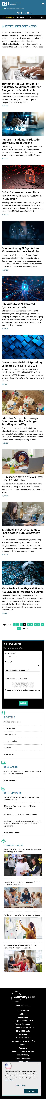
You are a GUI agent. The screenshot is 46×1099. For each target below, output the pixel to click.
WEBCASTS (11, 766)
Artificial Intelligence (12, 722)
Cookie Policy (9, 1080)
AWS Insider (23, 1017)
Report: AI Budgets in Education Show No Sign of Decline (21, 141)
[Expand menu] (43, 4)
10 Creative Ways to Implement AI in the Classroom (20, 807)
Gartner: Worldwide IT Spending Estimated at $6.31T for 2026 (22, 363)
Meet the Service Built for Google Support (20, 814)
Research (41, 17)
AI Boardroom (23, 1010)
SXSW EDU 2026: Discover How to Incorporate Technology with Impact (22, 850)
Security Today (23, 1055)
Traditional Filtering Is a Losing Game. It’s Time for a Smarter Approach (22, 772)
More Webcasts (10, 780)
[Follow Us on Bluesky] (18, 13)
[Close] (37, 1064)
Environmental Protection (23, 1027)
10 (19, 628)
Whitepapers (13, 792)
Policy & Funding (10, 741)
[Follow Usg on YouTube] (28, 13)
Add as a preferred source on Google (14, 8)
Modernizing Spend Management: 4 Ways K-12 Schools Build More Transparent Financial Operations (22, 823)
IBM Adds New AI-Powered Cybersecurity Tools (18, 305)
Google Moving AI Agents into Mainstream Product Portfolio (20, 249)
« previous (7, 624)
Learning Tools (10, 734)
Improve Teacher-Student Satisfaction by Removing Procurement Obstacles (20, 946)
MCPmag (23, 1034)
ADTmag (23, 1014)
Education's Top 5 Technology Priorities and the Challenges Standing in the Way (20, 421)
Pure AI (23, 1044)
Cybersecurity (9, 728)
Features (35, 47)
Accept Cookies (31, 1091)
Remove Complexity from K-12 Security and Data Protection (21, 798)
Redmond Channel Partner (23, 1051)
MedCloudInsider (23, 1038)
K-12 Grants (31, 17)
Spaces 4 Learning (23, 1058)
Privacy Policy (22, 678)
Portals (9, 717)
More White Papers (12, 832)
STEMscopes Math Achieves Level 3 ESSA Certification (22, 478)
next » (25, 628)
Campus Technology (23, 1024)
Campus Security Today (23, 1020)
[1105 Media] (23, 1005)
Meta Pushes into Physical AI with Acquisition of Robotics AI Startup (23, 589)
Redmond (23, 1048)
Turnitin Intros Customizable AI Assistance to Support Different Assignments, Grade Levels (21, 87)
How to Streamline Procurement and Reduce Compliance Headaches (22, 883)
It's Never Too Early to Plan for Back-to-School (22, 915)
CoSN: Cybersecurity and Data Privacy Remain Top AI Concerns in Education (22, 195)
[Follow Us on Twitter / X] (25, 13)
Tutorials (20, 17)
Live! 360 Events (23, 1031)
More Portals (9, 754)
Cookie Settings (20, 1085)
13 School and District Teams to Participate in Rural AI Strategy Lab (21, 533)
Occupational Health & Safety (23, 1041)
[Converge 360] (23, 996)
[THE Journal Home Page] (11, 3)
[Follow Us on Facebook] (22, 13)
